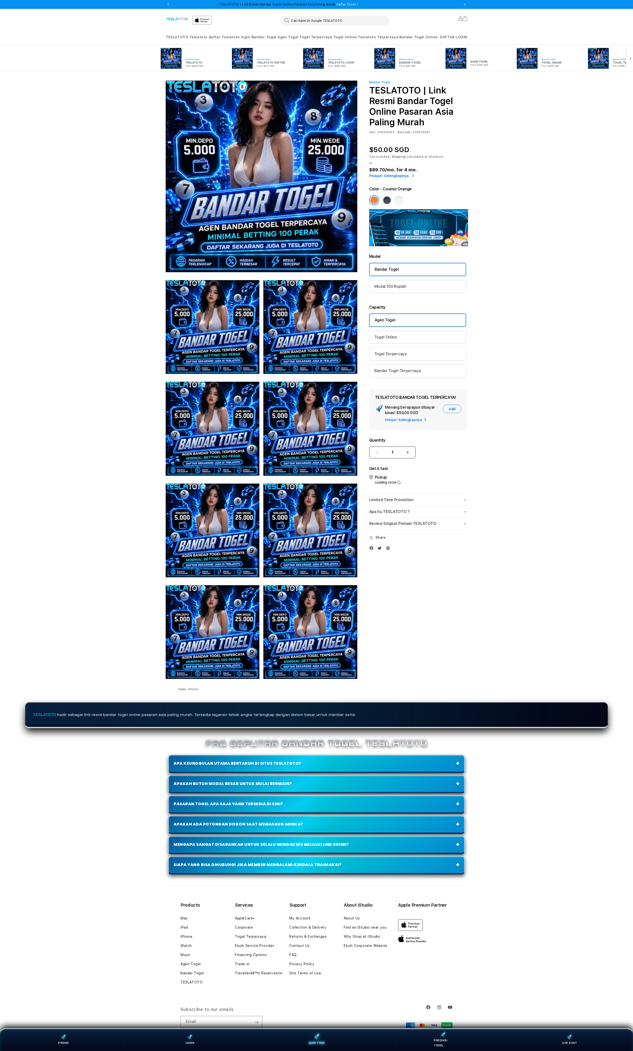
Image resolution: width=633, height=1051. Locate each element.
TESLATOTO (177, 37)
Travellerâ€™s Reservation (259, 973)
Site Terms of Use (305, 973)
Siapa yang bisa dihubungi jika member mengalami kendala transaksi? (257, 865)
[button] (177, 37)
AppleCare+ (245, 918)
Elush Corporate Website (365, 946)
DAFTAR (316, 1043)
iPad (184, 927)
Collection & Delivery (308, 927)
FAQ (293, 955)
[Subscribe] (256, 1022)
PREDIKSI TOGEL (440, 1043)
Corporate (244, 927)
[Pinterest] (389, 549)
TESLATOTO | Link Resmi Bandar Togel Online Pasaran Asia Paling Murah (288, 4)
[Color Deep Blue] (387, 200)
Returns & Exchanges (308, 937)
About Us (352, 918)
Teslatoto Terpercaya (378, 37)
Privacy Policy (301, 964)
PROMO (63, 1043)
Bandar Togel (263, 37)
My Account (300, 918)
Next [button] (464, 4)
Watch (186, 946)
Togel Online (345, 37)
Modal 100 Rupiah (390, 286)
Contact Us (299, 946)
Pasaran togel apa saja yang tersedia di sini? (228, 804)
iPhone (187, 937)
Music (186, 955)
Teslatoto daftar (205, 37)
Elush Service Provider (254, 946)
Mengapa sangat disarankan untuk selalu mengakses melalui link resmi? (261, 844)
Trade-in (242, 964)
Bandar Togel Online (418, 37)
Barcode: (405, 132)
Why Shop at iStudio (362, 937)
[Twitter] (380, 549)
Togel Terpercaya (315, 37)
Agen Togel (287, 37)
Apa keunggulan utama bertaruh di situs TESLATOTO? (237, 763)
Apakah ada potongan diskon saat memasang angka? (238, 824)
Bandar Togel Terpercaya (397, 370)
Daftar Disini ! (347, 4)
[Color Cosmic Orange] (374, 200)
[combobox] (335, 20)
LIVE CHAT (569, 1043)
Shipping (399, 156)
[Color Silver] (399, 200)
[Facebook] (372, 549)
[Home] (177, 19)
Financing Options (251, 955)
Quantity (377, 440)
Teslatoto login (236, 37)
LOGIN (190, 1043)
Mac (184, 918)
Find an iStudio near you (365, 927)
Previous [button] (168, 4)
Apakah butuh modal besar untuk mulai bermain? (233, 783)
